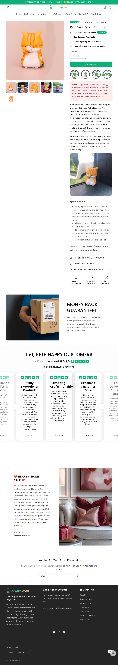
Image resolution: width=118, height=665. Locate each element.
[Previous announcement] (6, 2)
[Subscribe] (77, 576)
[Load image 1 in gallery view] (11, 87)
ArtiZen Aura (16, 661)
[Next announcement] (111, 2)
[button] (8, 7)
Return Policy (85, 603)
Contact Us (85, 607)
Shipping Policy (86, 599)
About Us (84, 595)
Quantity (73, 51)
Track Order (85, 611)
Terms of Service (87, 615)
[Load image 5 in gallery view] (58, 87)
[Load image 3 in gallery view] (34, 87)
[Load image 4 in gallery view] (46, 87)
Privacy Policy (86, 619)
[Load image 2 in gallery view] (23, 87)
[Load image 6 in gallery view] (11, 99)
